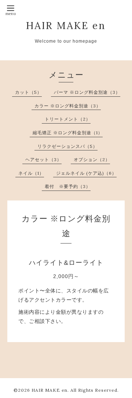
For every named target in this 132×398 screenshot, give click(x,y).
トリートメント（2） (68, 119)
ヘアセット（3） (43, 159)
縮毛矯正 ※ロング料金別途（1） (68, 132)
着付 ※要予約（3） (68, 186)
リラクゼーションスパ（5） (67, 146)
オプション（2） (92, 159)
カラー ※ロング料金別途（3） (67, 106)
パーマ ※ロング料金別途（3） (87, 92)
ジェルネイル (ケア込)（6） (86, 173)
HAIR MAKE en (66, 25)
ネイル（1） (31, 173)
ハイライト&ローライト (66, 262)
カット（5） (28, 92)
